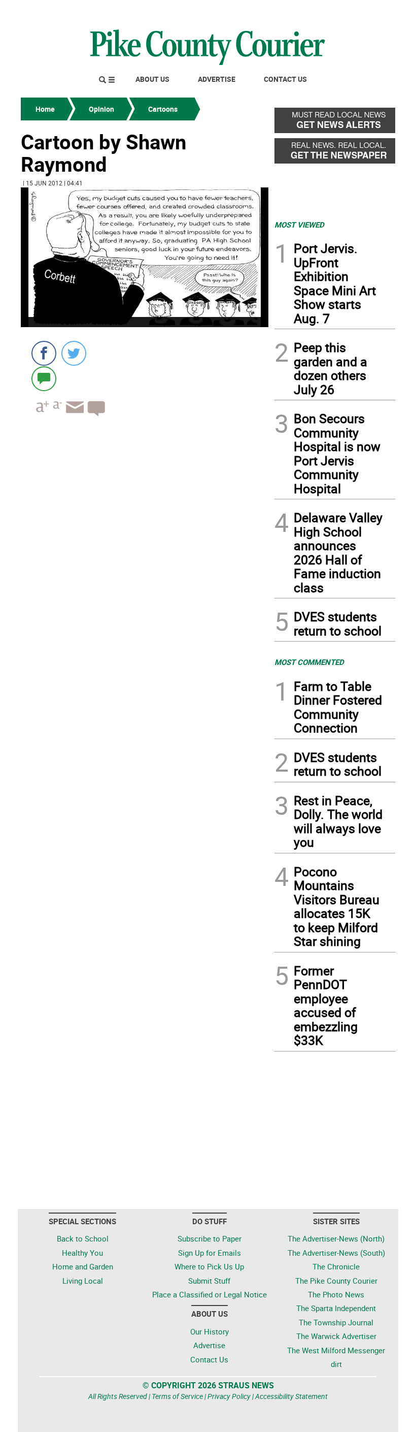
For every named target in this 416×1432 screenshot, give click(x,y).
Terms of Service (177, 1396)
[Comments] (43, 378)
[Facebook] (43, 353)
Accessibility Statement (291, 1396)
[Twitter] (73, 353)
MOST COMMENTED (309, 662)
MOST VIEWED (299, 224)
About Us (152, 79)
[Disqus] (144, 564)
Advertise (216, 79)
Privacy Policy (229, 1396)
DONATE (370, 12)
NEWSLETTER (313, 12)
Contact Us (285, 79)
